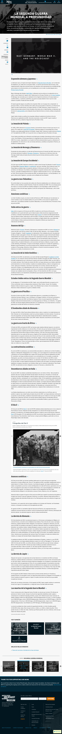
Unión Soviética (56, 95)
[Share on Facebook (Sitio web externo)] (7, 47)
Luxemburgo (32, 166)
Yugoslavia (28, 233)
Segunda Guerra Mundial (5, 57)
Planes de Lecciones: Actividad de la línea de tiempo (25, 650)
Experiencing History (50, 715)
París (12, 414)
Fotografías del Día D (20, 423)
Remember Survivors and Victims (36, 715)
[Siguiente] (60, 436)
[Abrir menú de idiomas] (7, 62)
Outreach (33, 725)
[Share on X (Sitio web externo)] (7, 45)
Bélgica (26, 166)
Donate (23, 719)
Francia (58, 164)
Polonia (59, 131)
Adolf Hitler (29, 93)
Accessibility (42, 727)
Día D (25, 409)
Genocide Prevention (36, 718)
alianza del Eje (21, 111)
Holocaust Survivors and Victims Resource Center (52, 710)
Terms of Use (28, 727)
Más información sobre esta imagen (53, 34)
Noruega (30, 153)
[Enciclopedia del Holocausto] (31, 2)
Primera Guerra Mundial (17, 90)
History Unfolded (49, 713)
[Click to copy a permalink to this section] (12, 74)
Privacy (35, 727)
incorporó (28, 127)
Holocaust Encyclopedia (50, 704)
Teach (33, 706)
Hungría (22, 229)
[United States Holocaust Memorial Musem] (8, 698)
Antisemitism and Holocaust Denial (35, 721)
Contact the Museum (18, 727)
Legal (49, 727)
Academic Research (35, 711)
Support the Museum (23, 715)
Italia (12, 211)
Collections (34, 709)
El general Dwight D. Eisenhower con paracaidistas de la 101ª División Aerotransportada (31, 467)
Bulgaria (56, 229)
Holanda (22, 166)
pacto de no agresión (29, 129)
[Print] (7, 52)
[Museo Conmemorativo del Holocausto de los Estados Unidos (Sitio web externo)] (9, 2)
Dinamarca (36, 153)
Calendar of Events (23, 711)
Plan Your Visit (23, 704)
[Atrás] (12, 436)
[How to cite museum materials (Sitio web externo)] (7, 41)
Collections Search (49, 706)
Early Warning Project (50, 718)
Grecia (39, 214)
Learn (33, 704)
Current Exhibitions (23, 707)
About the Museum (6, 727)
